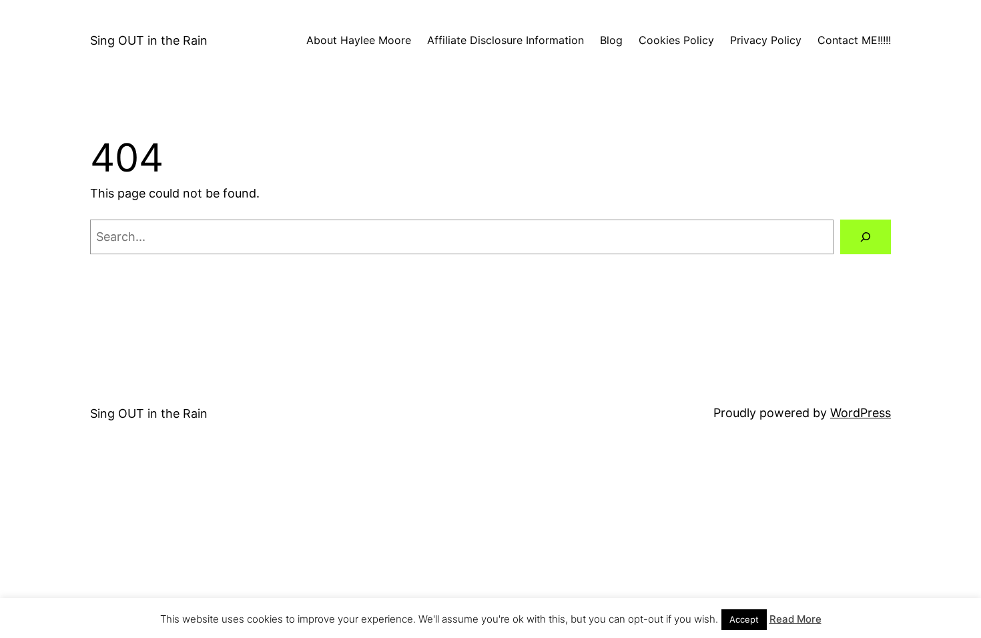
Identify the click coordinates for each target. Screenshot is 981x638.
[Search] (865, 237)
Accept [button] (744, 619)
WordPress (860, 413)
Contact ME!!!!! (854, 40)
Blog (611, 40)
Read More (795, 619)
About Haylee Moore (358, 40)
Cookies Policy (676, 40)
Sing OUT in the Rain (149, 40)
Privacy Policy (765, 40)
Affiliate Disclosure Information (505, 40)
